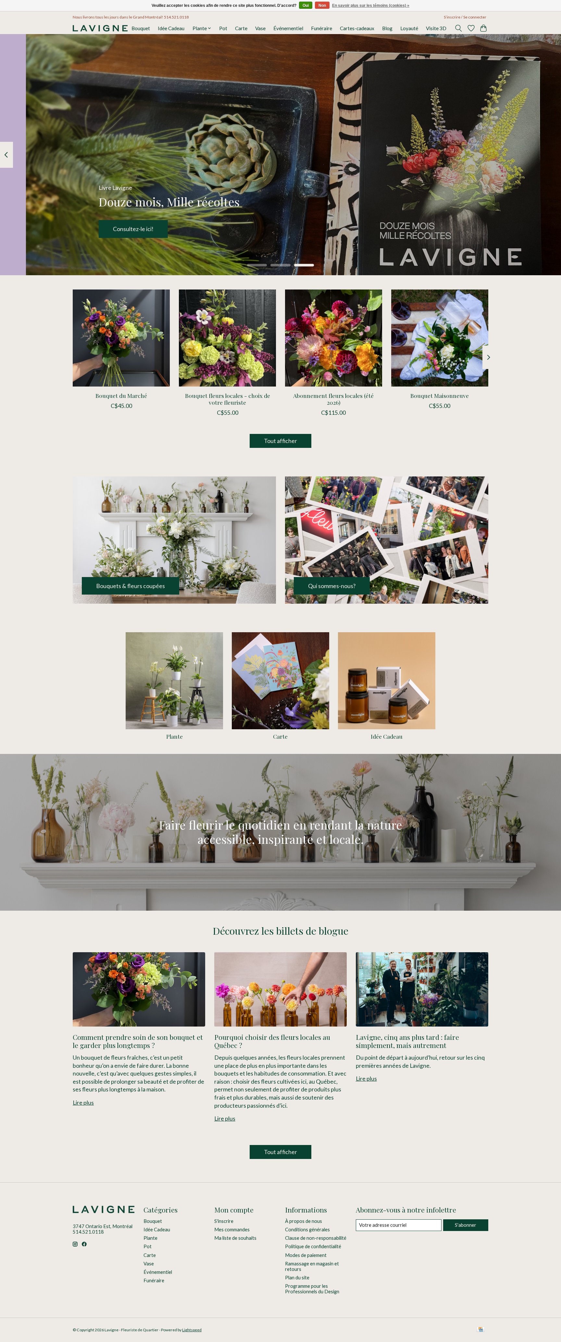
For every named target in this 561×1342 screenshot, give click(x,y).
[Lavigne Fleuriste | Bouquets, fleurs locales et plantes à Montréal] (100, 28)
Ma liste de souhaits (235, 1238)
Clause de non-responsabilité (315, 1238)
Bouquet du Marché (121, 395)
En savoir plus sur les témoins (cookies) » (370, 5)
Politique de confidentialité (313, 1246)
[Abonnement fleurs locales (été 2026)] (333, 338)
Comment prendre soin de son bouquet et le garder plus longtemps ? (138, 1041)
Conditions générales (307, 1229)
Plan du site (297, 1277)
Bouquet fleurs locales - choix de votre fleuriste (227, 399)
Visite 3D (436, 28)
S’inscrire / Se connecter (465, 17)
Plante (174, 736)
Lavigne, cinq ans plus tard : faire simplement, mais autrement (407, 1041)
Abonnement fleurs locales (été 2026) (333, 399)
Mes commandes (232, 1229)
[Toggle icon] (458, 28)
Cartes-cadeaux (357, 28)
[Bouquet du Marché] (121, 338)
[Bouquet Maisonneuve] (439, 338)
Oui (306, 5)
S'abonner (465, 1225)
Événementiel (288, 28)
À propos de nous (303, 1221)
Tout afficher (280, 440)
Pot (223, 28)
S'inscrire (223, 1221)
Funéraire (321, 28)
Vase (260, 28)
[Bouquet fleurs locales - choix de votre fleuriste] (227, 338)
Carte (241, 28)
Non (322, 5)
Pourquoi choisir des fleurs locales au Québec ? (272, 1041)
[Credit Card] (481, 1330)
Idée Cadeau (171, 28)
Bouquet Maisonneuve (439, 395)
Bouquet (140, 28)
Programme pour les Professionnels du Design (312, 1288)
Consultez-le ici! (107, 229)
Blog (387, 28)
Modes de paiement (306, 1255)
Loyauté (409, 28)
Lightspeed (192, 1329)
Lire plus (83, 1102)
